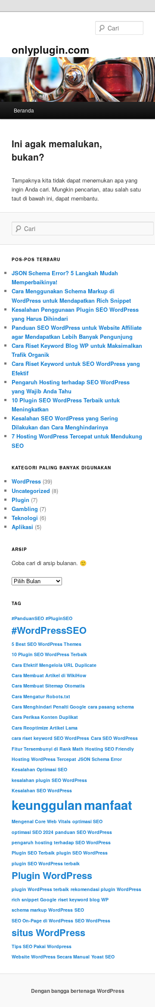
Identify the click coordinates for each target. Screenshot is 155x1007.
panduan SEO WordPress (83, 832)
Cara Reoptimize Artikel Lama (45, 727)
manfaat (108, 805)
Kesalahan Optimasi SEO (39, 769)
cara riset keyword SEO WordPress (50, 738)
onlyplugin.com (50, 49)
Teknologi (25, 518)
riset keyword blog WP (83, 899)
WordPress (26, 481)
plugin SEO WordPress (82, 852)
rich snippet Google (34, 899)
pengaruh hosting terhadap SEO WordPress (61, 842)
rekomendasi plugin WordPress (106, 889)
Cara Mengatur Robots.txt (41, 696)
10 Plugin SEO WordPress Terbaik (49, 654)
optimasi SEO (87, 821)
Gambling (25, 509)
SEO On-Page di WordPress (42, 920)
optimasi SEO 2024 (32, 832)
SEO (79, 910)
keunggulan (47, 805)
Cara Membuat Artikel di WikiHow (49, 675)
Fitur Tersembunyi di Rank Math (48, 748)
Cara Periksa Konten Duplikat (45, 717)
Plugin (20, 500)
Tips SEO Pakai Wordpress (41, 946)
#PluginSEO (59, 618)
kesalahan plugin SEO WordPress (49, 780)
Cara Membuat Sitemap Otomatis (48, 685)
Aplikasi (22, 527)
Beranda (24, 110)
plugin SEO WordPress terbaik (46, 863)
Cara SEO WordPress (114, 738)
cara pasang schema (111, 706)
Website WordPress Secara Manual (51, 956)
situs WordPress (48, 932)
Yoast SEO (103, 956)
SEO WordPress (92, 920)
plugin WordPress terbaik (40, 889)
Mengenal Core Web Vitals (41, 821)
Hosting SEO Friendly (109, 748)
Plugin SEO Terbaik (33, 852)
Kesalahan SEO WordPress (42, 790)
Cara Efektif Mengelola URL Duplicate (54, 665)
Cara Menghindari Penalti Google (49, 706)
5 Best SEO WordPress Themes (46, 644)
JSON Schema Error (100, 759)
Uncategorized (31, 491)
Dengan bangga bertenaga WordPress (77, 991)
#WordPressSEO (49, 630)
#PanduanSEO (28, 618)
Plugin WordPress (52, 875)
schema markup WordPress (42, 910)
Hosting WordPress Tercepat (44, 759)
